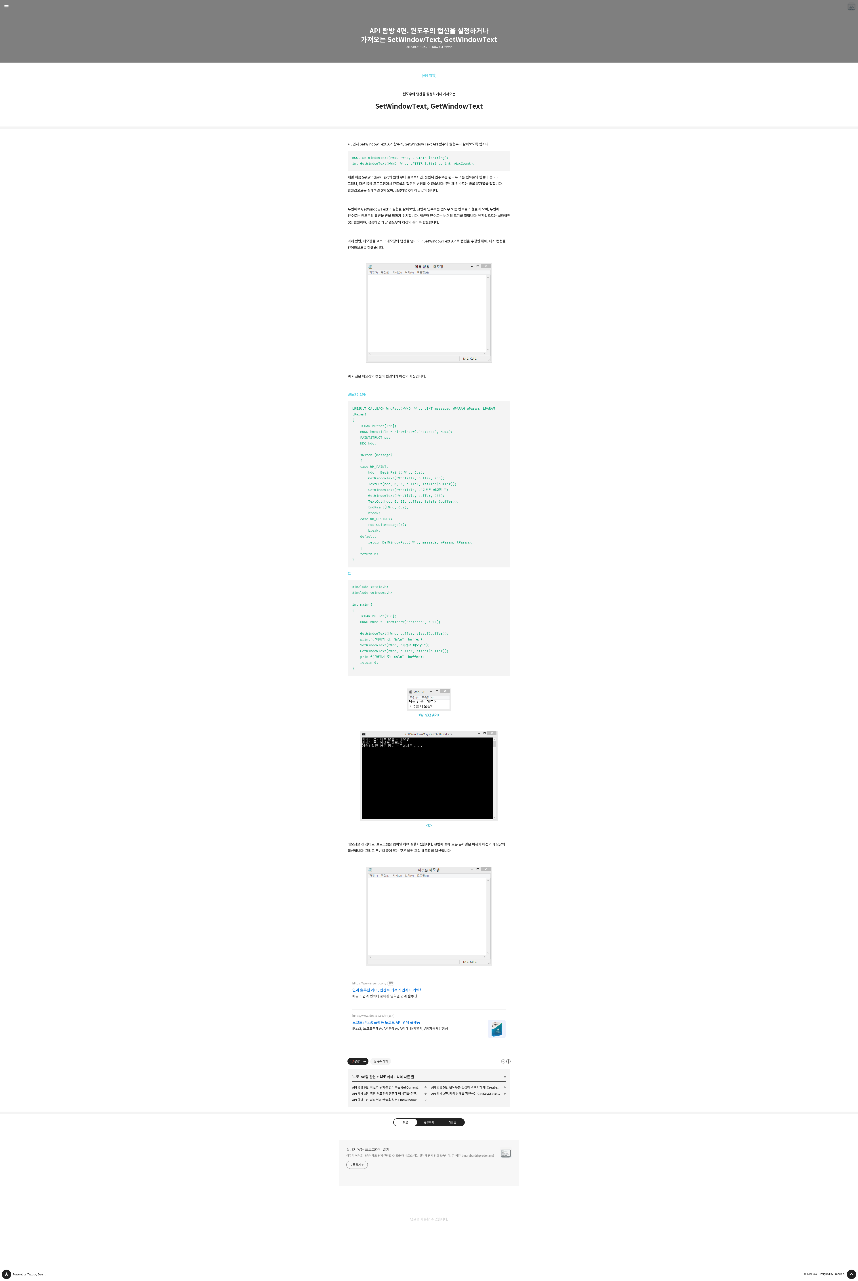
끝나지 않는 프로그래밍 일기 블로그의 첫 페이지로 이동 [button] (429, 6)
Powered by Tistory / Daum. (29, 1274)
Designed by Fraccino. (832, 1274)
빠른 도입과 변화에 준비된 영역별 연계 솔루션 (384, 996)
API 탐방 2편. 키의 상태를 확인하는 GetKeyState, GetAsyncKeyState (468, 1093)
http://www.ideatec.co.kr (369, 1016)
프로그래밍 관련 (364, 1077)
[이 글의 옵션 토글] (364, 1061)
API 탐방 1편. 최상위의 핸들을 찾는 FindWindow (384, 1100)
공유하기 (429, 1122)
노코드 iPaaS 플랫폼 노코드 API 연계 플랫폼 (386, 1022)
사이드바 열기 (6, 6)
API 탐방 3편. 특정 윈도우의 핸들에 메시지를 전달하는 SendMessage (389, 1093)
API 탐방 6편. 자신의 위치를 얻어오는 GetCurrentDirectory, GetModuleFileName (389, 1087)
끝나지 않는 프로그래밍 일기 (367, 1149)
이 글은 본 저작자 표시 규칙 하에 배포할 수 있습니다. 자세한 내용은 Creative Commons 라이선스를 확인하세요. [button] (506, 1061)
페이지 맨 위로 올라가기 (851, 1274)
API (382, 1077)
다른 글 (452, 1122)
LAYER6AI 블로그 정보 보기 (851, 6)
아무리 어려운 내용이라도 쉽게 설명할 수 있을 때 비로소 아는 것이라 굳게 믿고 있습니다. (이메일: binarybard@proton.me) (420, 1156)
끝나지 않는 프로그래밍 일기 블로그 (6, 1274)
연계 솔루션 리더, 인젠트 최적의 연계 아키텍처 (387, 990)
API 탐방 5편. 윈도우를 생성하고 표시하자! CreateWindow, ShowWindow (468, 1087)
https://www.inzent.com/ (369, 983)
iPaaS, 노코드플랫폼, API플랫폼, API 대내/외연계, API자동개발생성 (400, 1028)
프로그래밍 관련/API (442, 46)
